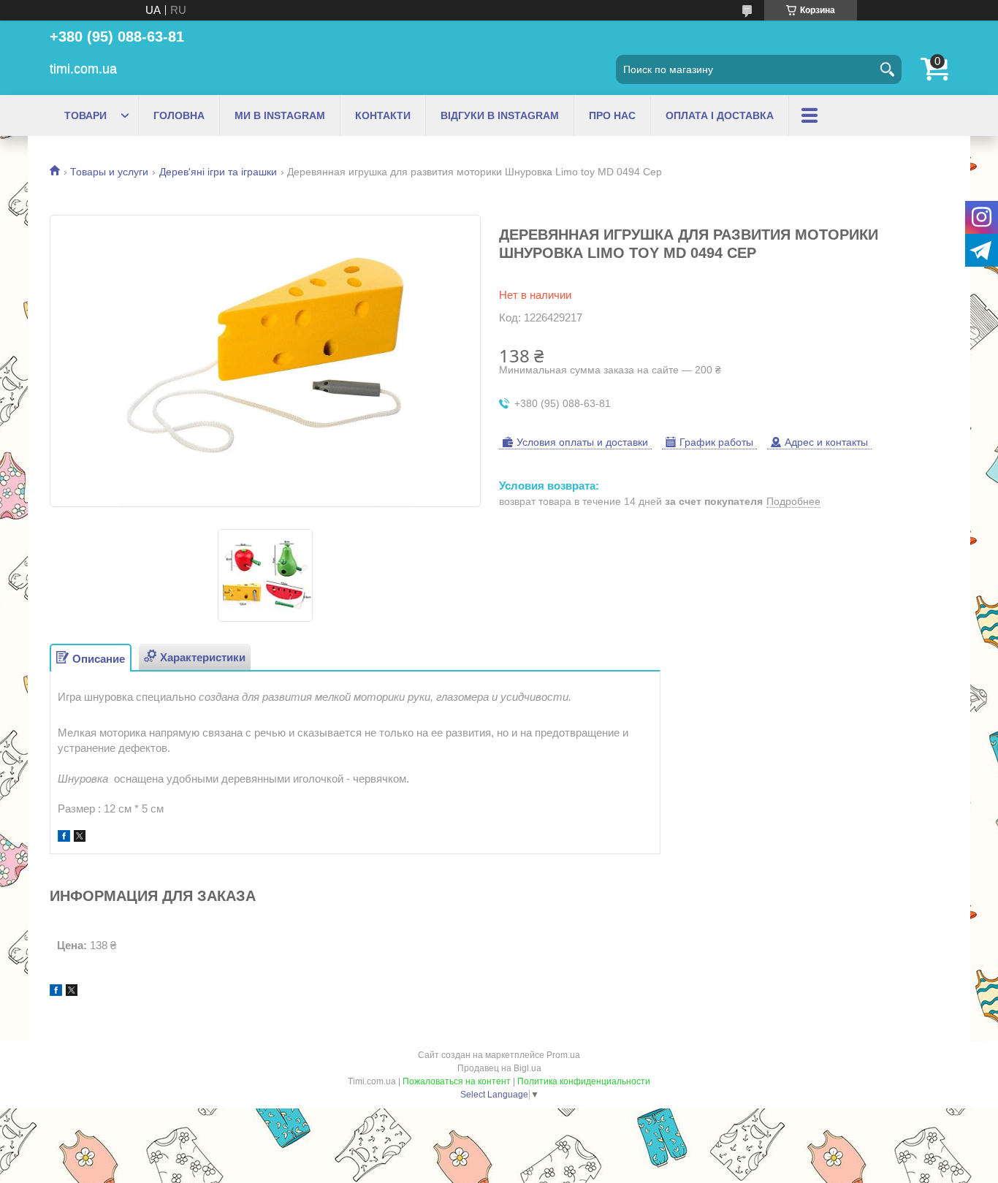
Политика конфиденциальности (583, 1081)
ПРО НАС (612, 115)
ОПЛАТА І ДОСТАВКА (720, 115)
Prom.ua (563, 1055)
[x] (79, 838)
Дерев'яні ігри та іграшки (218, 172)
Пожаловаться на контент (457, 1081)
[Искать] (887, 69)
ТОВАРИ (85, 115)
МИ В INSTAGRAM (280, 115)
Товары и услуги (109, 172)
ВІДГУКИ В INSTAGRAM (500, 115)
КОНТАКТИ (383, 115)
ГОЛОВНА (179, 115)
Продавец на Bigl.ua (499, 1068)
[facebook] (64, 838)
